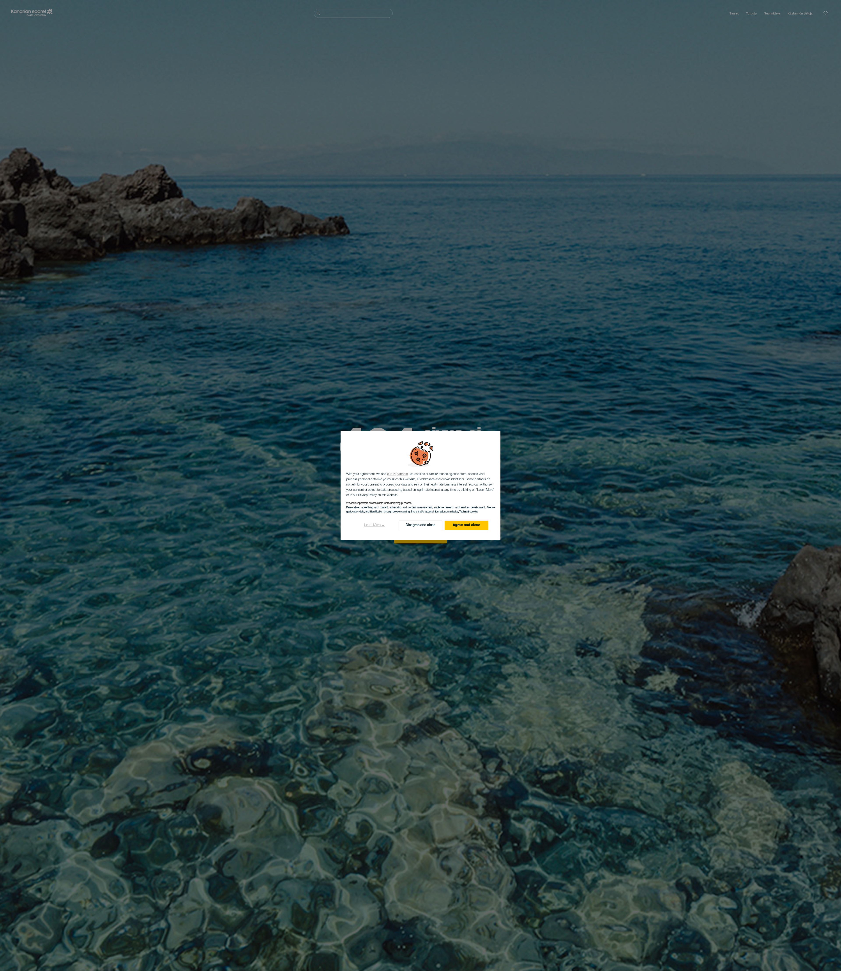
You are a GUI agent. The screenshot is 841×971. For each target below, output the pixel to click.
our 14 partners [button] (397, 474)
